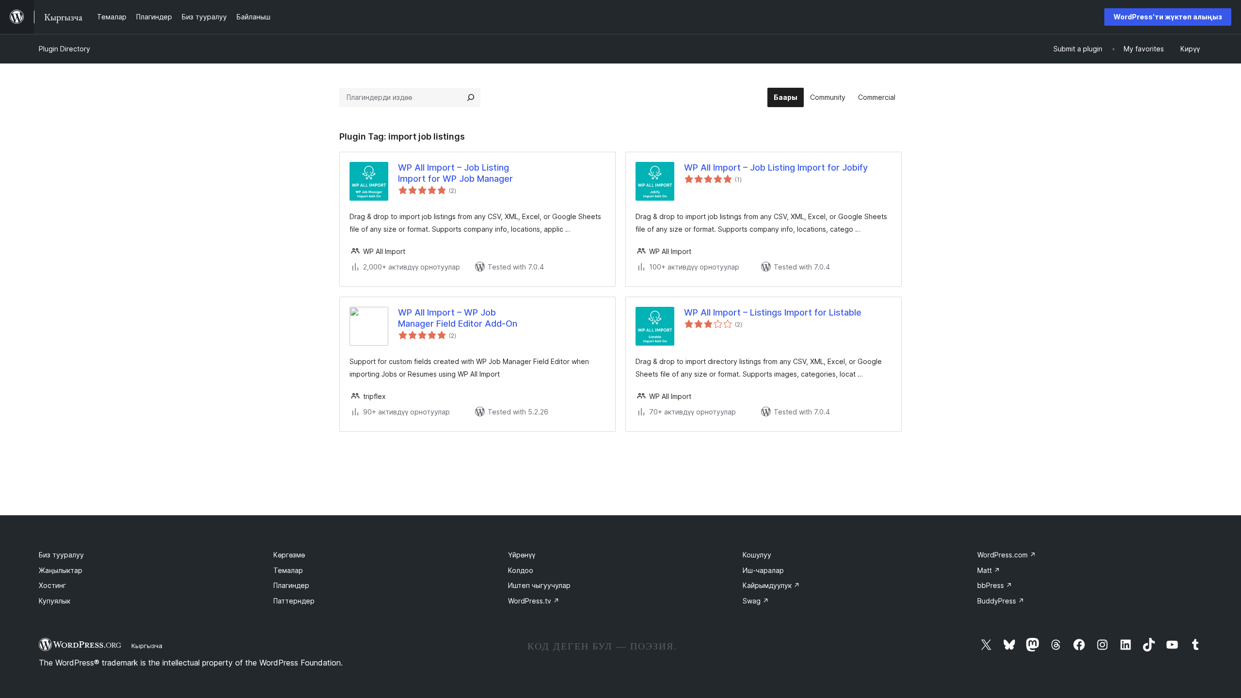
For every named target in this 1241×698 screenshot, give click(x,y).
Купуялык (54, 601)
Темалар (288, 570)
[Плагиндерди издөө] (470, 97)
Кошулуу (757, 555)
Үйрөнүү (521, 555)
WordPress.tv (533, 601)
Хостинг (52, 585)
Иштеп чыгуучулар (539, 585)
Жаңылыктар (60, 570)
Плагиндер (291, 585)
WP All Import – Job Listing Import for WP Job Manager (455, 173)
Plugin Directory (64, 49)
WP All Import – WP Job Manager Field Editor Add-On (457, 318)
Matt (988, 570)
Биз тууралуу (61, 555)
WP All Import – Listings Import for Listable (772, 312)
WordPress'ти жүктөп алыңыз (1168, 17)
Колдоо (520, 570)
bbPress (994, 585)
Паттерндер (294, 601)
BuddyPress (1000, 601)
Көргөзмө (289, 555)
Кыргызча (146, 646)
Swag (756, 601)
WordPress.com (1006, 555)
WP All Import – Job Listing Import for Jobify (776, 167)
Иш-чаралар (763, 570)
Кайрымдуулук (771, 585)
